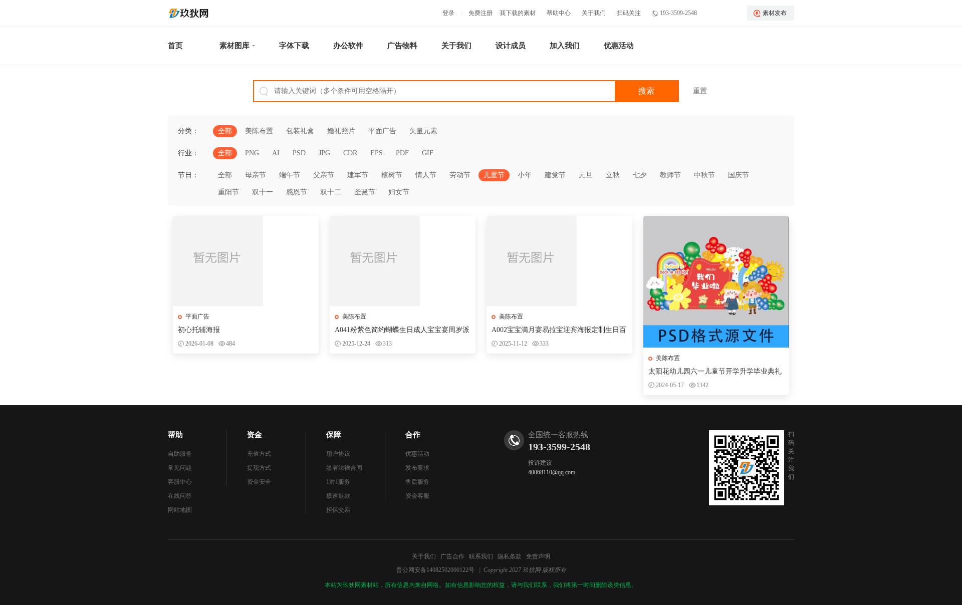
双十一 (262, 192)
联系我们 (481, 556)
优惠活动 (619, 46)
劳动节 (459, 175)
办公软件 (348, 46)
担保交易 (338, 509)
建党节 (555, 175)
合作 (412, 435)
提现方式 (259, 467)
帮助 (175, 435)
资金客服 (417, 495)
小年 (525, 175)
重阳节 (228, 192)
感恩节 (296, 192)
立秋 (613, 175)
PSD (299, 153)
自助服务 (180, 453)
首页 (175, 46)
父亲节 (323, 175)
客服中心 (180, 481)
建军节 (357, 175)
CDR (350, 153)
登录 (448, 13)
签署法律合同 (344, 467)
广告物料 (402, 46)
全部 (225, 131)
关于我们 (594, 13)
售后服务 (417, 481)
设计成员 (511, 46)
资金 (254, 435)
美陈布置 (259, 131)
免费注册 (480, 13)
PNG (252, 153)
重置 (700, 91)
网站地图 (180, 509)
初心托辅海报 (199, 330)
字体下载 (294, 46)
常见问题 (180, 467)
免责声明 (538, 556)
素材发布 (775, 13)
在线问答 (180, 495)
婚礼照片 (341, 131)
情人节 (425, 175)
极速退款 (338, 495)
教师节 (670, 175)
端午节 (289, 175)
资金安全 (259, 481)
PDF (402, 153)
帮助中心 (559, 13)
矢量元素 (423, 131)
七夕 (640, 175)
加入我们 (565, 46)
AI (276, 153)
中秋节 (704, 175)
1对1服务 (338, 481)
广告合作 (452, 556)
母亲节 (255, 175)
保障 (333, 435)
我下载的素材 (518, 13)
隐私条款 (510, 556)
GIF (427, 153)
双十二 (330, 192)
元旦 (586, 175)
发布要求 (417, 467)
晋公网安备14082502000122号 (435, 569)
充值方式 (259, 453)
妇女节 (398, 192)
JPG (324, 153)
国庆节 (738, 175)
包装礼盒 (300, 131)
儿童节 (494, 175)
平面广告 (382, 131)
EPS (376, 153)
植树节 (391, 175)
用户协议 (338, 453)
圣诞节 (364, 192)
